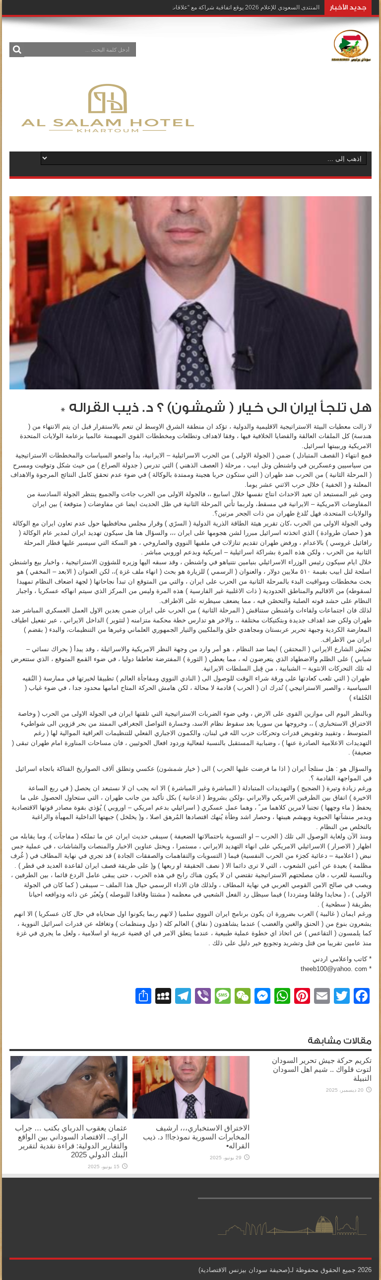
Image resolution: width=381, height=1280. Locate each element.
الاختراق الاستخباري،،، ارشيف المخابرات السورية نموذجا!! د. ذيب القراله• (196, 1137)
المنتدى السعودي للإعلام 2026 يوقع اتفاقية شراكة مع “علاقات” (243, 7)
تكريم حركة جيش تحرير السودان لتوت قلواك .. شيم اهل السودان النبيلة (322, 1069)
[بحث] (16, 49)
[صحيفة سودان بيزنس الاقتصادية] (351, 57)
